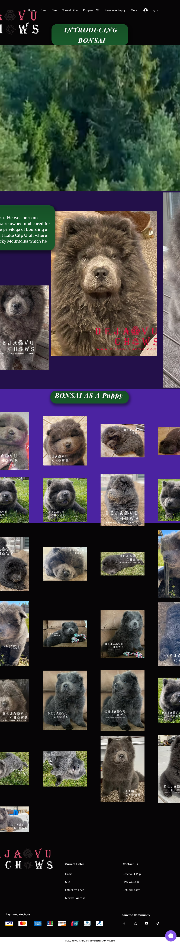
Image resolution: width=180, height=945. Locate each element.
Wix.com (111, 940)
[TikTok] (158, 923)
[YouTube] (146, 923)
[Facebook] (124, 923)
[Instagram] (135, 923)
